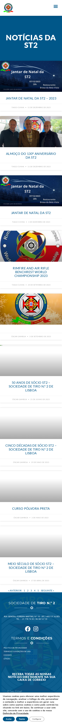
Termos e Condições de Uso (17, 651)
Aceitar (9, 719)
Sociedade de (32, 603)
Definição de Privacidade (15, 713)
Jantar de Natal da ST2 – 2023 (31, 98)
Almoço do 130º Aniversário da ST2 (31, 155)
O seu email (14, 691)
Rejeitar (22, 719)
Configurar (36, 719)
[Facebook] (27, 629)
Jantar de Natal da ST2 (31, 213)
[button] (55, 6)
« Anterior (15, 590)
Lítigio (7, 658)
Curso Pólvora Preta (31, 508)
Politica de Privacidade (15, 648)
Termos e (31, 638)
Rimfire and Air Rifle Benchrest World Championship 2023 (31, 272)
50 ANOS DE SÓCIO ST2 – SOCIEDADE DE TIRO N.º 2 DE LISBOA (31, 386)
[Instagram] (36, 629)
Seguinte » (47, 590)
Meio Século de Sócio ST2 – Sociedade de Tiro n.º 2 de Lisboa (31, 567)
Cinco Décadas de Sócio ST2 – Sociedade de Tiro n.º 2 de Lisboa (31, 449)
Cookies (8, 655)
